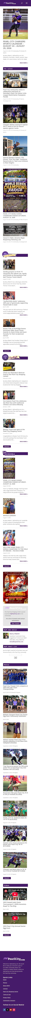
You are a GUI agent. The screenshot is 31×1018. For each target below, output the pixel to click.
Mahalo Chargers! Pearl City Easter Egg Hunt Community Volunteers (15, 715)
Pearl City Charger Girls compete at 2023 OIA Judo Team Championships (15, 687)
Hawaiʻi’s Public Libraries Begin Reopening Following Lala (14, 239)
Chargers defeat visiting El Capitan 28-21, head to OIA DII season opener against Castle (15, 126)
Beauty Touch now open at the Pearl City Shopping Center (14, 430)
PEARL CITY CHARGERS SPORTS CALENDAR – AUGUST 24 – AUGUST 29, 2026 (14, 45)
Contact (5, 988)
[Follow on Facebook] (4, 1009)
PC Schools (21, 51)
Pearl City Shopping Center (10, 991)
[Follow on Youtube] (10, 1009)
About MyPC (6, 985)
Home (4, 979)
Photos (5, 982)
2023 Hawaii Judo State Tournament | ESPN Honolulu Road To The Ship (14, 904)
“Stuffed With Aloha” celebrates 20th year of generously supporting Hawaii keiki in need (15, 303)
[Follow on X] (7, 1009)
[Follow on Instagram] (14, 1009)
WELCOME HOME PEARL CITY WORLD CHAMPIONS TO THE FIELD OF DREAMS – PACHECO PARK (15, 549)
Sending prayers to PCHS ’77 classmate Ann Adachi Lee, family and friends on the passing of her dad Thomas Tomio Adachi (15, 274)
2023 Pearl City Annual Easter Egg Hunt (14, 927)
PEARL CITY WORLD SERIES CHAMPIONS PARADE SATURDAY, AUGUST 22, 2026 (14, 215)
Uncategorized (7, 101)
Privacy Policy (6, 997)
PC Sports (21, 99)
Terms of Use (7, 994)
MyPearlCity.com (15, 613)
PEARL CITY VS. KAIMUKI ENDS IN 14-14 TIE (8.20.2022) (14, 818)
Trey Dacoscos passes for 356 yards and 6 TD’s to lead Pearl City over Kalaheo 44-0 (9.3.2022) (15, 767)
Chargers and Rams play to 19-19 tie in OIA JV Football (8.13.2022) (14, 870)
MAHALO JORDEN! (9, 515)
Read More (23, 63)
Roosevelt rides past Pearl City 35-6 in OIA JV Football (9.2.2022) (15, 793)
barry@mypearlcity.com (16, 641)
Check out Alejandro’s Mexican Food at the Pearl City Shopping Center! (14, 374)
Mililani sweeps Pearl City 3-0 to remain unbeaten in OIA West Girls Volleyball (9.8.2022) (15, 741)
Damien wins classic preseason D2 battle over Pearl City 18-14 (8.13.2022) (15, 844)
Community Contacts (9, 1000)
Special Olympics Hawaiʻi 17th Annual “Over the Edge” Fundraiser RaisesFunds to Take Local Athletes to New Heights (15, 160)
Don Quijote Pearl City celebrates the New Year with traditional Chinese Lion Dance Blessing (14, 402)
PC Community (15, 51)
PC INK (20, 219)
